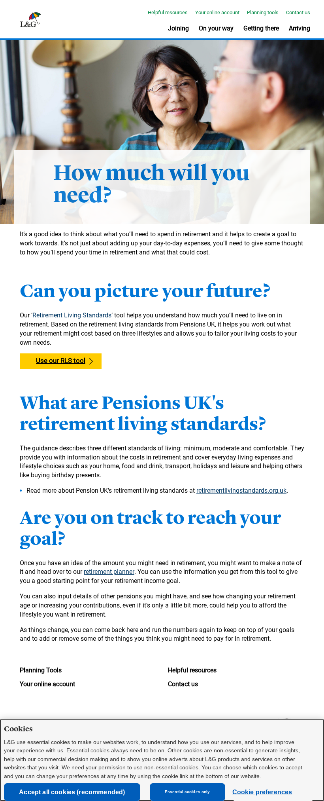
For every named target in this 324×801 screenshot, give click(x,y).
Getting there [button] (261, 28)
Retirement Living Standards (71, 315)
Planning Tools (41, 670)
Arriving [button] (299, 28)
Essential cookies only (187, 792)
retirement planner (109, 571)
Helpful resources (168, 12)
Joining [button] (178, 28)
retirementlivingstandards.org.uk (241, 490)
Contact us (298, 12)
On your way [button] (216, 28)
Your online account (217, 12)
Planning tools (263, 12)
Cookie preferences (262, 792)
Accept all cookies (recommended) (72, 792)
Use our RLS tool (60, 360)
